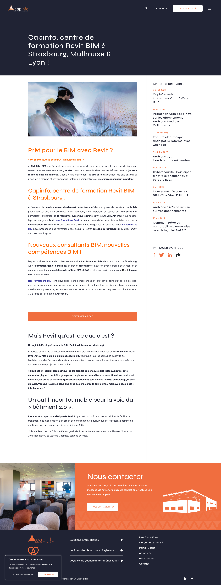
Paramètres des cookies (23, 574)
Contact (144, 563)
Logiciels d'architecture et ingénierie (92, 550)
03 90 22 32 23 (160, 8)
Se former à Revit (82, 316)
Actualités (145, 553)
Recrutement (147, 558)
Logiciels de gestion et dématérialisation (94, 560)
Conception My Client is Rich (75, 579)
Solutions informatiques (84, 540)
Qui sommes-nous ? (151, 542)
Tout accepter (48, 574)
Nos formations (148, 537)
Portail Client (147, 547)
